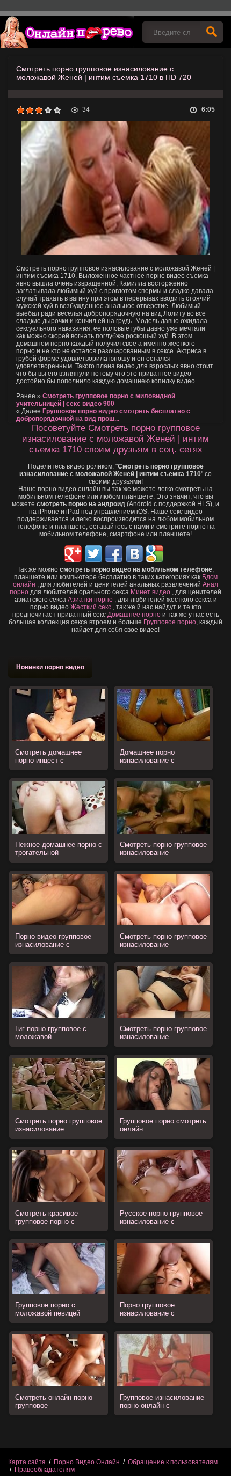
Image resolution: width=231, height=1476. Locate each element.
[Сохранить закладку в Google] (154, 553)
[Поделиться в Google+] (73, 553)
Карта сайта (27, 1462)
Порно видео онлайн (67, 32)
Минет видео (150, 592)
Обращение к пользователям (173, 1462)
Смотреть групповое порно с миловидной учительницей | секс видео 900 (95, 399)
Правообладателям (45, 1469)
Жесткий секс (90, 607)
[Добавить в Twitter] (93, 553)
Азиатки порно (90, 599)
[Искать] (211, 32)
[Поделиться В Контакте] (134, 553)
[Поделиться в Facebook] (113, 553)
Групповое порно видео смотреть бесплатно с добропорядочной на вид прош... (103, 414)
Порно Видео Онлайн (87, 1462)
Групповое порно (169, 622)
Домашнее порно (134, 614)
